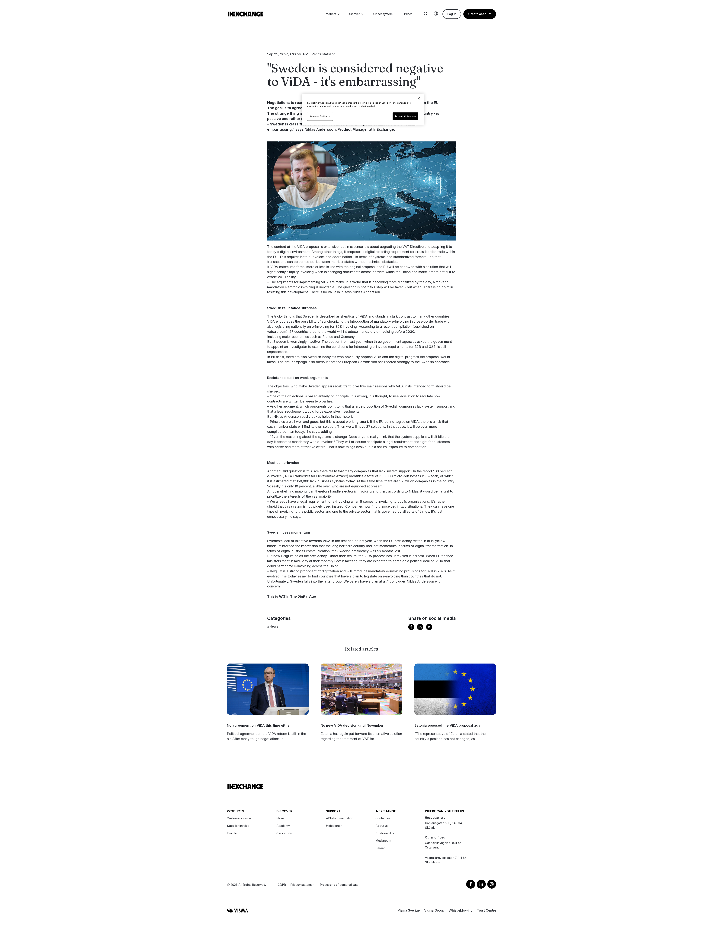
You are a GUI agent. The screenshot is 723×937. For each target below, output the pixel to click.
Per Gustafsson (324, 54)
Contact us (382, 818)
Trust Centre (486, 910)
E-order (232, 833)
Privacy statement (302, 885)
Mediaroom (383, 840)
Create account (479, 14)
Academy (283, 826)
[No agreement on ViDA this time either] (268, 689)
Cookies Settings (320, 116)
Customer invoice (239, 818)
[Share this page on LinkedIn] (420, 627)
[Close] (419, 98)
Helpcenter (334, 826)
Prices (408, 14)
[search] (425, 14)
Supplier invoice (238, 826)
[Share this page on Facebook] (411, 627)
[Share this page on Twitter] (429, 627)
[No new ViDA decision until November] (362, 689)
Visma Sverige (409, 910)
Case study (284, 833)
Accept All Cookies (405, 116)
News (272, 626)
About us (381, 826)
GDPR (282, 885)
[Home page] (245, 14)
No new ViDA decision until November (352, 725)
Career (380, 848)
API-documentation (339, 818)
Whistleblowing (461, 910)
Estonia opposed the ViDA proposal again (449, 725)
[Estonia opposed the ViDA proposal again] (455, 689)
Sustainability (384, 833)
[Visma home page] (237, 911)
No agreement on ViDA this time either (259, 725)
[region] (363, 109)
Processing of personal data (339, 885)
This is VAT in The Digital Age (291, 596)
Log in (451, 14)
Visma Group (434, 910)
